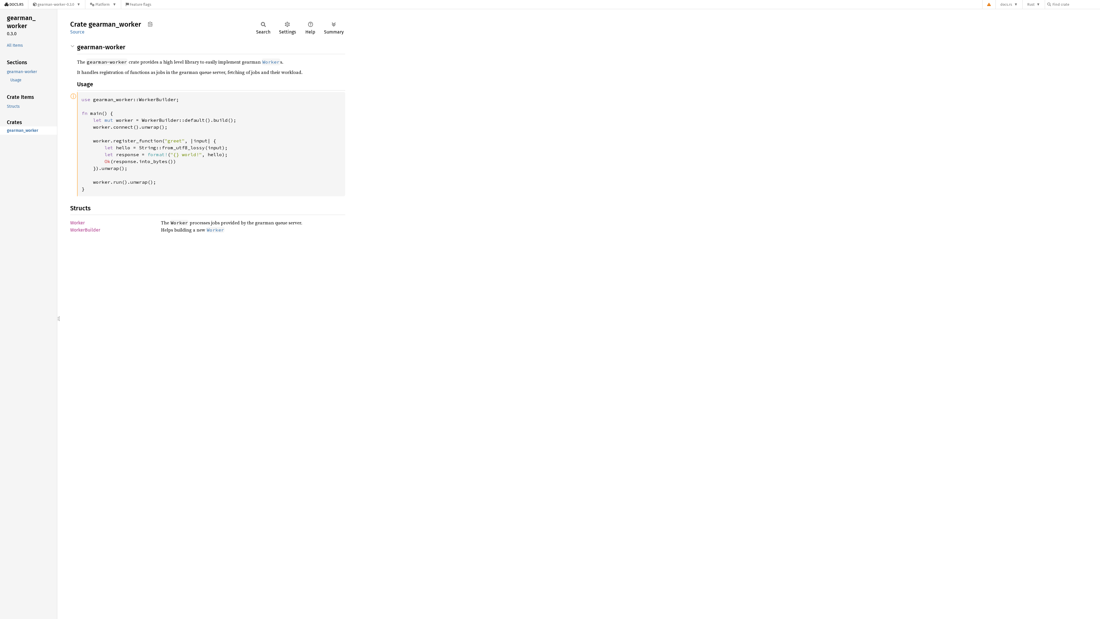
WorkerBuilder (85, 230)
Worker (77, 223)
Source (77, 32)
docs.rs (1006, 4)
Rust (1031, 4)
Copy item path (150, 24)
